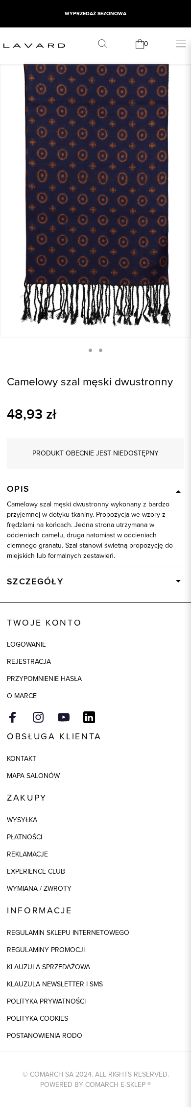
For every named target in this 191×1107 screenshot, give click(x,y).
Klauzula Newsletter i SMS (55, 984)
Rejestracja (29, 661)
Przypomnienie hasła (44, 678)
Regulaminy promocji (46, 950)
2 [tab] (100, 350)
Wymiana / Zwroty (39, 888)
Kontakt (21, 758)
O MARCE (22, 696)
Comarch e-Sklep (115, 1084)
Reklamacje (27, 854)
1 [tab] (90, 350)
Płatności (24, 837)
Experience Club (36, 871)
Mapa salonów (33, 775)
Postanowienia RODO (44, 1035)
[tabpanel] (95, 194)
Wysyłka (22, 820)
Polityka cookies (37, 1018)
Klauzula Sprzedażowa (48, 967)
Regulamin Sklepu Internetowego (68, 932)
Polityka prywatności (46, 1001)
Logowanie (26, 644)
